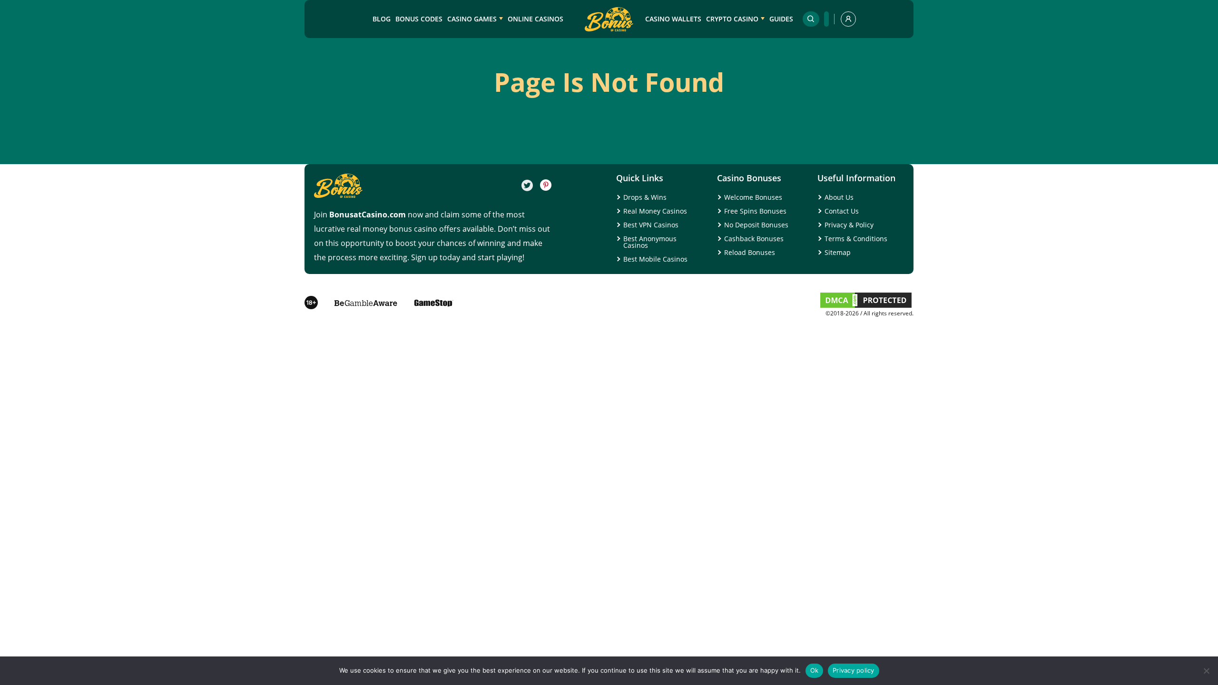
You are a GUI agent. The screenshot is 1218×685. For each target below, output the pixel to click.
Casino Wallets (673, 18)
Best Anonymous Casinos (650, 242)
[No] (1206, 670)
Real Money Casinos (655, 210)
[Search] (811, 19)
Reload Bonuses (749, 252)
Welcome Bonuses (753, 197)
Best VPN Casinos (650, 224)
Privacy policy (853, 670)
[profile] (848, 19)
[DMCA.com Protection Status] (866, 307)
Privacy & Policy (849, 224)
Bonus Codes (418, 18)
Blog (382, 18)
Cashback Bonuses (754, 238)
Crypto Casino (732, 18)
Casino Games (472, 18)
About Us (839, 197)
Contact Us (842, 210)
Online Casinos (535, 18)
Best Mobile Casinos (655, 259)
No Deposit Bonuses (756, 224)
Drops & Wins (645, 197)
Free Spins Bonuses (755, 210)
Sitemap (838, 252)
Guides (781, 18)
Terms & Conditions (856, 238)
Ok (814, 670)
